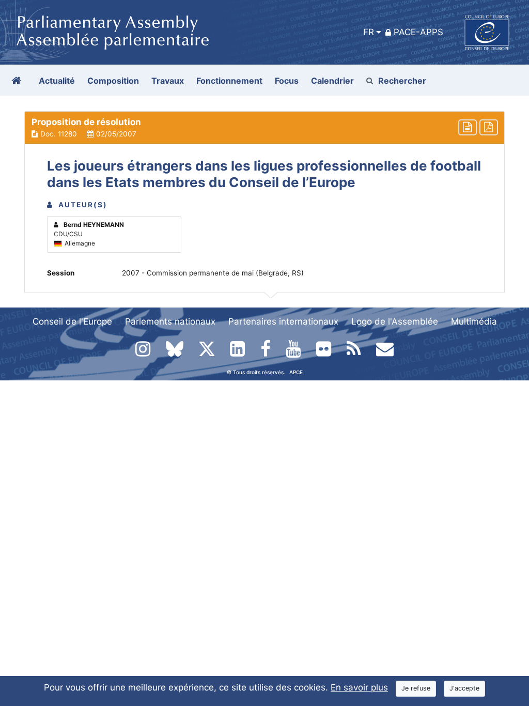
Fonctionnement (229, 80)
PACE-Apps (418, 32)
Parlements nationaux (170, 321)
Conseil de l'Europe (72, 321)
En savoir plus (359, 687)
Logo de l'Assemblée (394, 321)
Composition (113, 80)
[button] (264, 128)
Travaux (167, 80)
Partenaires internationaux (283, 321)
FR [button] (368, 32)
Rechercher (402, 80)
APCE (296, 372)
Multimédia (474, 321)
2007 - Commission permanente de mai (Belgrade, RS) (213, 273)
